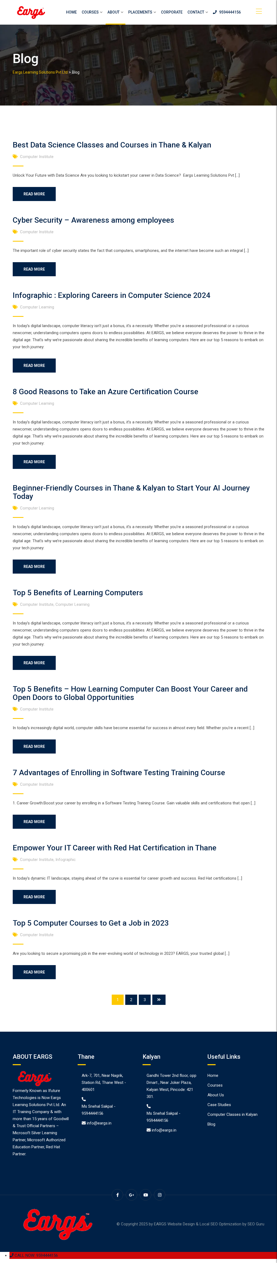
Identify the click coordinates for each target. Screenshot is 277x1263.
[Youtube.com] (145, 1194)
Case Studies (219, 1104)
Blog (211, 1124)
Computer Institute (37, 156)
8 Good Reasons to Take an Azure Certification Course (105, 391)
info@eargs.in (99, 1123)
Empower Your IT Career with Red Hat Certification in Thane (114, 847)
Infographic (65, 859)
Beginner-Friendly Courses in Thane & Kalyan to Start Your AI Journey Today (131, 492)
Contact (195, 12)
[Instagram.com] (159, 1194)
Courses (90, 12)
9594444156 (229, 12)
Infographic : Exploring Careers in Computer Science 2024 (111, 295)
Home (71, 12)
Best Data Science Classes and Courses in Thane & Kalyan (112, 144)
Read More (34, 194)
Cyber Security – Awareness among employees (93, 220)
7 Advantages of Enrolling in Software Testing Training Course (119, 772)
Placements (140, 12)
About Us (215, 1095)
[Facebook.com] (117, 1194)
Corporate (172, 12)
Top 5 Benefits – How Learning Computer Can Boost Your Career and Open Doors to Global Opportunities (130, 693)
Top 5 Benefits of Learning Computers (78, 592)
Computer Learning (37, 307)
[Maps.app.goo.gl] (131, 1194)
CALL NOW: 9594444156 (36, 1255)
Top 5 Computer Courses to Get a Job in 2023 (91, 923)
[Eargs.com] (30, 12)
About (113, 12)
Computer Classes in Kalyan (232, 1114)
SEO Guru (256, 1224)
